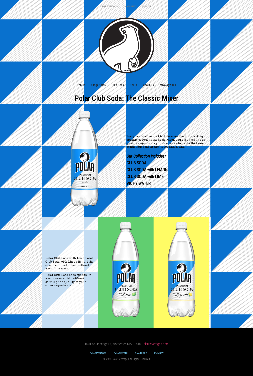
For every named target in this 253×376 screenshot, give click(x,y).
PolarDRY (159, 353)
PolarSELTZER (121, 353)
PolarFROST (141, 353)
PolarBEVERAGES (98, 353)
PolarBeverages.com (155, 344)
